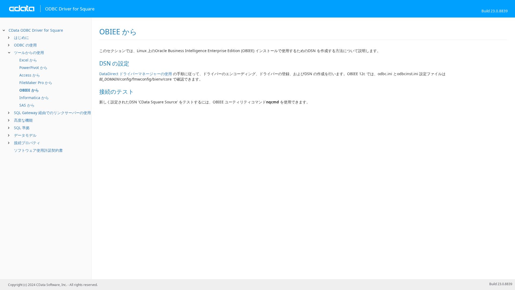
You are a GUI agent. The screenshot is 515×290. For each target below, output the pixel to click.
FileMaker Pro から (35, 82)
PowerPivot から (33, 67)
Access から (29, 75)
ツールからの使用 (29, 52)
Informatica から (34, 97)
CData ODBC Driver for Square (36, 30)
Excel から (28, 60)
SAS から (27, 105)
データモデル (25, 135)
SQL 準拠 (22, 127)
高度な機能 (23, 120)
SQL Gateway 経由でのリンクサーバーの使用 (52, 112)
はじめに (21, 37)
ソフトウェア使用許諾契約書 (38, 150)
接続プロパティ (27, 142)
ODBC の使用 (25, 45)
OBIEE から (29, 90)
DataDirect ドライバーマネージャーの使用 (135, 73)
